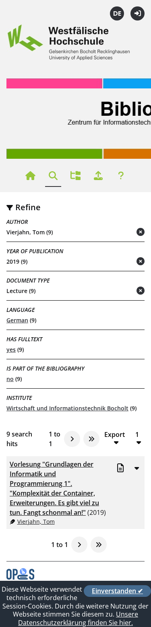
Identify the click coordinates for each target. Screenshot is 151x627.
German (17, 320)
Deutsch (117, 13)
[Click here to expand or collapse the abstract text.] (136, 467)
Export (114, 434)
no (10, 379)
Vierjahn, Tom (36, 521)
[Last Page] (91, 438)
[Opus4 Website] (20, 577)
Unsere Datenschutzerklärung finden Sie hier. (78, 618)
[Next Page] (72, 438)
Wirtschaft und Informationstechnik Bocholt (67, 408)
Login (137, 13)
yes (11, 349)
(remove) (125, 232)
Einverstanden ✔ (117, 590)
